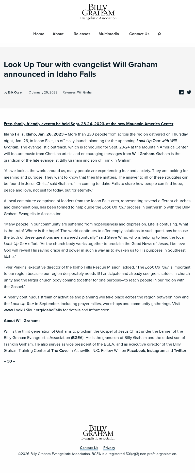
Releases (82, 34)
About (58, 34)
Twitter (180, 350)
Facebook (136, 350)
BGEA (77, 337)
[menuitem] (38, 34)
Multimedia (109, 34)
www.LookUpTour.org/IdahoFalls (33, 310)
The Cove (60, 350)
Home (38, 34)
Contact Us (139, 34)
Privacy (109, 447)
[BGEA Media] (97, 12)
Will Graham (85, 92)
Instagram (156, 350)
